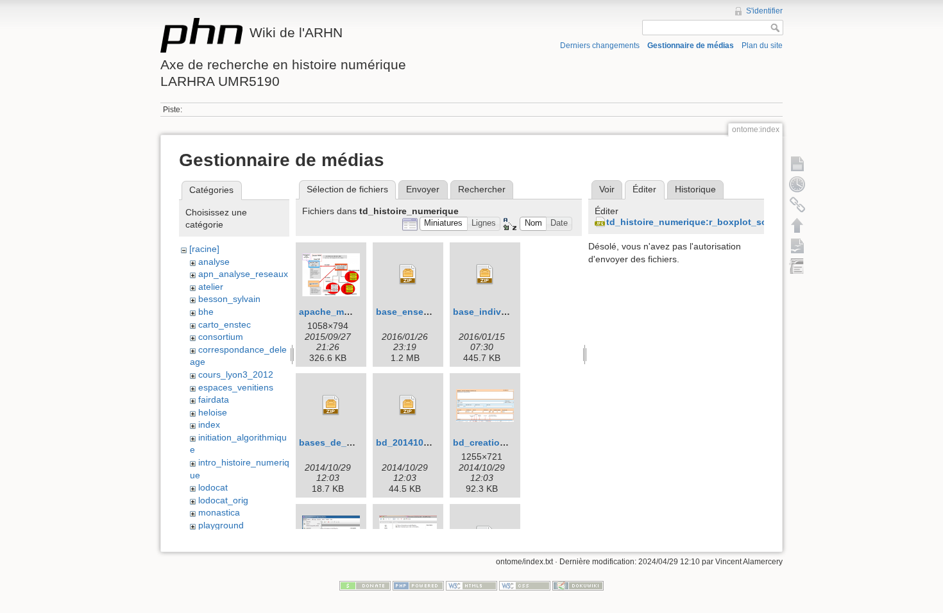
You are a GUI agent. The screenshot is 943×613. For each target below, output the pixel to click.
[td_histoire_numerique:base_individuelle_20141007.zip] (485, 274)
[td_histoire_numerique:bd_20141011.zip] (408, 405)
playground (221, 525)
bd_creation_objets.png (505, 442)
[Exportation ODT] (797, 245)
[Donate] (365, 585)
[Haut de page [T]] (797, 225)
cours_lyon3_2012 (235, 374)
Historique (695, 189)
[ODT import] (797, 266)
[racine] (204, 249)
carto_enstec (224, 324)
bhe (206, 311)
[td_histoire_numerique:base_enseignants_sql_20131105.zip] (408, 274)
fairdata (213, 399)
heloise (212, 412)
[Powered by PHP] (418, 585)
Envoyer (422, 189)
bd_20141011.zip (412, 442)
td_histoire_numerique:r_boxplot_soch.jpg (700, 222)
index (209, 424)
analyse (214, 261)
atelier (210, 286)
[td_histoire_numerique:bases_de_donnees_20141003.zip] (331, 405)
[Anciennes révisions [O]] (797, 184)
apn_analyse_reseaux (243, 274)
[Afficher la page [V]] (797, 163)
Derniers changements (600, 45)
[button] (444, 224)
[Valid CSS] (524, 585)
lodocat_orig (223, 500)
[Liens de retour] (797, 204)
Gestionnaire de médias (690, 45)
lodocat (213, 487)
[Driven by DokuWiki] (578, 585)
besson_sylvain (229, 299)
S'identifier (764, 10)
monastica (219, 512)
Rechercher (481, 189)
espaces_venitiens (235, 387)
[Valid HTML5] (471, 585)
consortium (220, 337)
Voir (607, 189)
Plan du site (762, 45)
